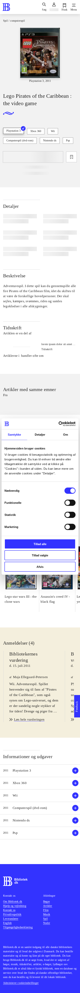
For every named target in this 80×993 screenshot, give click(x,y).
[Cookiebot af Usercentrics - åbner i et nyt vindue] (59, 423)
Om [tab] (65, 434)
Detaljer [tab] (40, 434)
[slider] (40, 57)
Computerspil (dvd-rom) (19, 140)
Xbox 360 (35, 131)
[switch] (70, 503)
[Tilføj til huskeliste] (71, 157)
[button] (40, 770)
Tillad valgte (40, 555)
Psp (68, 140)
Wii (53, 131)
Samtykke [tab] (14, 434)
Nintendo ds (49, 140)
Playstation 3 (13, 130)
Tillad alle (40, 543)
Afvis (40, 566)
